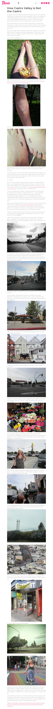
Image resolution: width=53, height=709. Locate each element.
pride (15, 704)
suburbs (36, 704)
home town (26, 703)
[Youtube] (44, 3)
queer (17, 704)
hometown (31, 703)
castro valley (18, 703)
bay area (13, 703)
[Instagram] (46, 3)
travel (11, 706)
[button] (18, 3)
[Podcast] (42, 3)
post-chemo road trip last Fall (28, 204)
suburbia (32, 704)
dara (22, 703)
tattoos (39, 704)
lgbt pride (36, 703)
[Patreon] (49, 3)
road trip (21, 704)
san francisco (27, 704)
